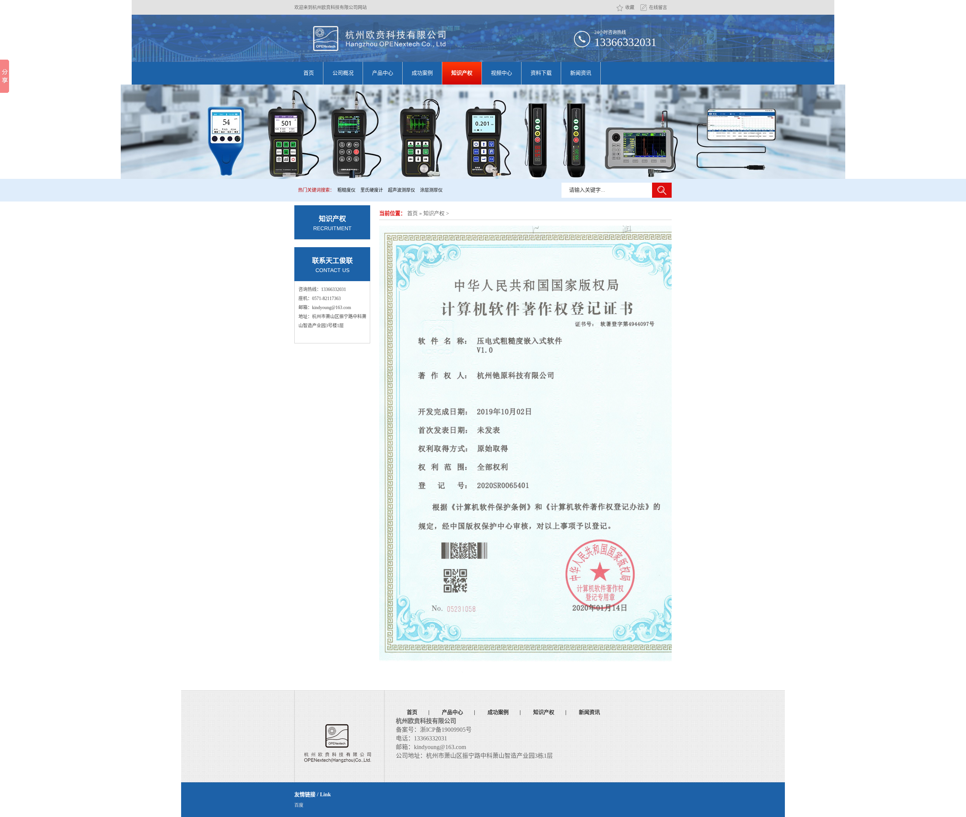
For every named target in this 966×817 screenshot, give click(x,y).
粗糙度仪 (346, 190)
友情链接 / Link (312, 794)
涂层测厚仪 (431, 190)
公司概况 (343, 73)
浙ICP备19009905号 (446, 729)
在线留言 (658, 7)
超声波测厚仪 (401, 190)
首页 (308, 73)
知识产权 (461, 73)
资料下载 (541, 73)
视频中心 (501, 73)
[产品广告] (483, 132)
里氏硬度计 (371, 190)
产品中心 (382, 73)
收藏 (629, 7)
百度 (298, 805)
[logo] (379, 39)
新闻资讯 (580, 73)
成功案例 (422, 73)
